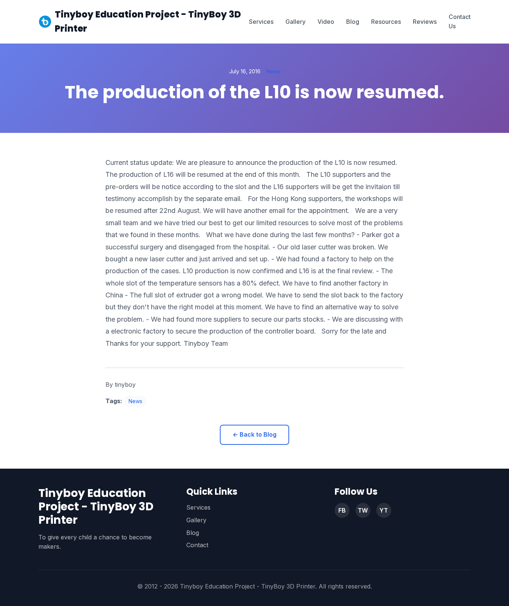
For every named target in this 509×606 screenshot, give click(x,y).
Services (261, 21)
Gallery (295, 21)
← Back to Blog (254, 434)
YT (383, 510)
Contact (197, 545)
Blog (352, 21)
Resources (386, 21)
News (273, 71)
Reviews (425, 21)
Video (325, 21)
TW (363, 510)
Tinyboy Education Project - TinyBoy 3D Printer (148, 21)
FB (342, 510)
